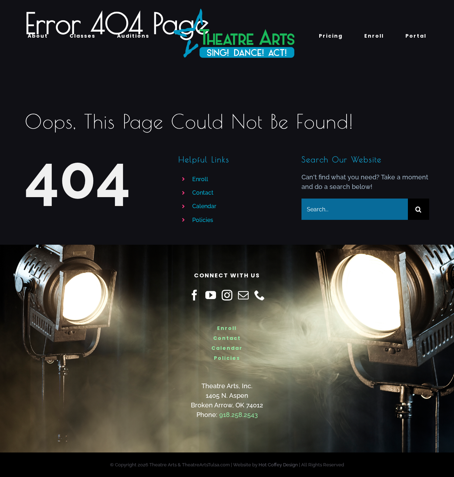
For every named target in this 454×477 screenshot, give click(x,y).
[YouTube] (210, 295)
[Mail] (243, 295)
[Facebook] (194, 295)
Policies (202, 220)
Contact (203, 192)
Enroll (200, 179)
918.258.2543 (238, 414)
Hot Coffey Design (278, 464)
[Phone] (259, 295)
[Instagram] (227, 295)
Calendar (204, 206)
